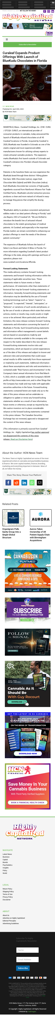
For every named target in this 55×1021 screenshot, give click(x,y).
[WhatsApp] (32, 482)
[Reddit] (16, 482)
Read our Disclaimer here (21, 439)
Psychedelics (7, 865)
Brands (5, 862)
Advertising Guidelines (11, 923)
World (5, 873)
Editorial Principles (9, 921)
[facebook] (44, 11)
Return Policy (7, 889)
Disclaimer (6, 900)
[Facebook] (8, 482)
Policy (5, 870)
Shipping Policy (8, 892)
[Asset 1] (27, 14)
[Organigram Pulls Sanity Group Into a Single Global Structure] (13, 518)
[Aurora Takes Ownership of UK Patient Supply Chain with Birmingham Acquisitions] (40, 518)
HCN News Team (10, 112)
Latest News (7, 854)
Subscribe (23, 968)
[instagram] (48, 11)
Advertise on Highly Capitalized (14, 918)
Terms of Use (7, 894)
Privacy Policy (8, 897)
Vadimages (32, 1011)
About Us (6, 915)
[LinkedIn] (24, 482)
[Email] (39, 482)
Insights (6, 868)
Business (6, 857)
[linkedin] (52, 11)
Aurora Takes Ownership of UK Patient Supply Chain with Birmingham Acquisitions (40, 535)
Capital (5, 860)
